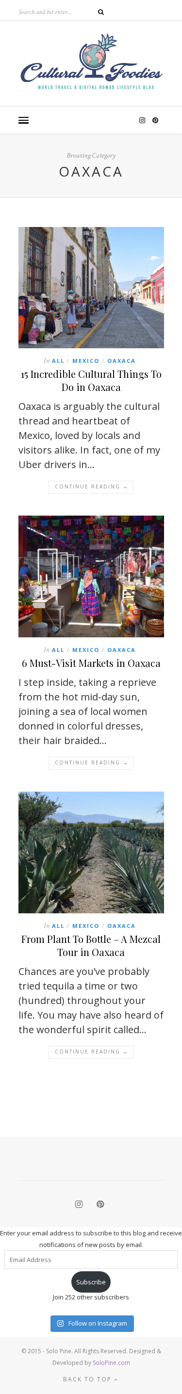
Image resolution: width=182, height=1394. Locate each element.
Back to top (88, 1379)
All (58, 360)
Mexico (85, 360)
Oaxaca (121, 360)
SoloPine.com (111, 1363)
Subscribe (91, 1282)
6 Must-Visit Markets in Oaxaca (91, 662)
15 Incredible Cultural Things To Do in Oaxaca (91, 380)
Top (173, 1385)
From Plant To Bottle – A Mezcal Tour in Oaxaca (91, 945)
